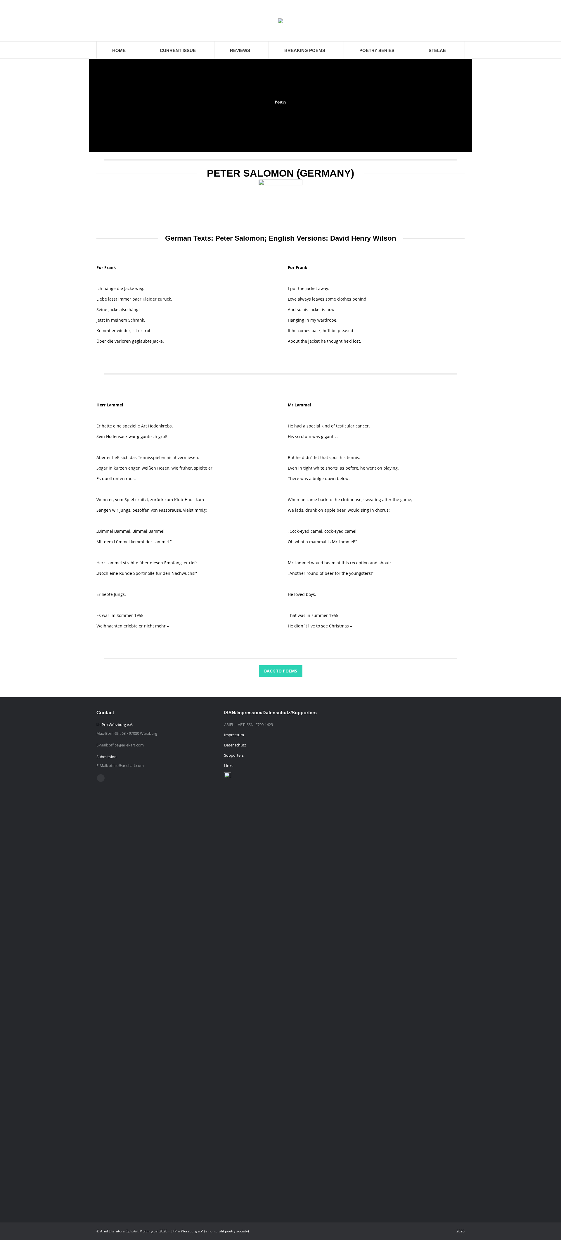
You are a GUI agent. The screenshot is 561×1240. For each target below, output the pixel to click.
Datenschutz (235, 745)
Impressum (234, 734)
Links (228, 765)
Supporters (234, 755)
